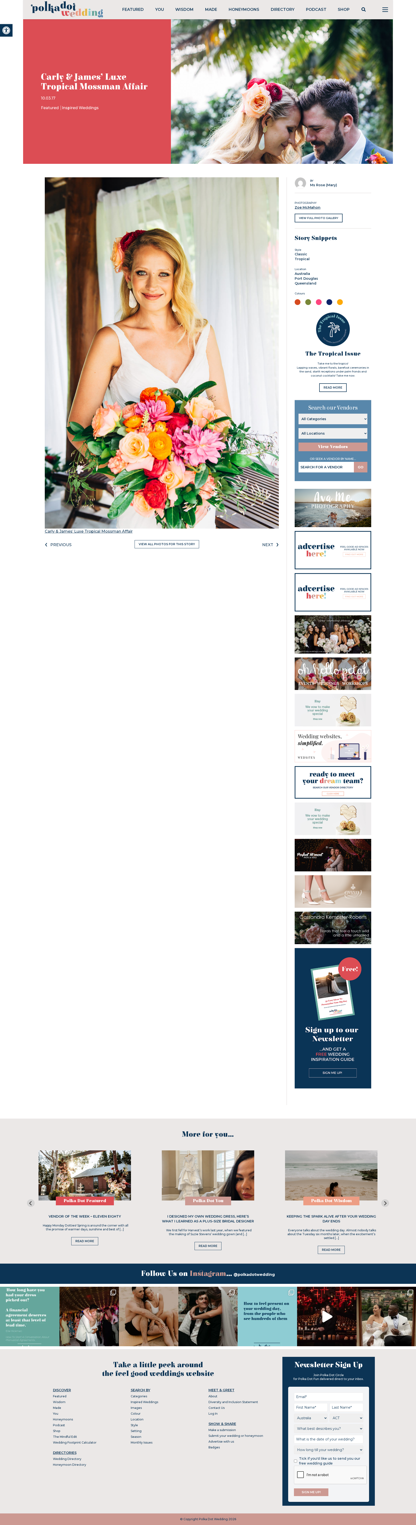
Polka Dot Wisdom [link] (331, 1200)
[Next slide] (385, 1203)
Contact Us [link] (216, 1408)
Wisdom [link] (184, 9)
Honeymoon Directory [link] (69, 1464)
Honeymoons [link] (244, 9)
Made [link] (211, 9)
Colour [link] (136, 1413)
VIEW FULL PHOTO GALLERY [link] (318, 218)
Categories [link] (139, 1396)
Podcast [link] (316, 9)
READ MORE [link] (333, 387)
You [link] (159, 9)
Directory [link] (282, 9)
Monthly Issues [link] (141, 1442)
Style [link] (134, 1425)
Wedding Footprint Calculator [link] (75, 1442)
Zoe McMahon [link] (307, 207)
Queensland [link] (305, 283)
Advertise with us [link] (221, 1441)
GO (361, 467)
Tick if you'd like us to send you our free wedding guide (329, 1460)
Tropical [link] (302, 259)
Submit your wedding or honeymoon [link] (235, 1436)
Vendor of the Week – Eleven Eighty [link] (85, 1216)
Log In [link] (213, 1413)
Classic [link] (301, 254)
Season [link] (136, 1437)
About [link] (212, 1396)
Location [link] (137, 1419)
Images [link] (136, 1408)
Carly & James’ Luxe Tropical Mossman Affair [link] (89, 531)
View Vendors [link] (333, 446)
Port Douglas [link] (306, 278)
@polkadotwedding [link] (254, 1274)
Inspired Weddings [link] (80, 108)
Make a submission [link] (222, 1430)
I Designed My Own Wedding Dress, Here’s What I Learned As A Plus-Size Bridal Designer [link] (208, 1218)
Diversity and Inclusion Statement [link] (233, 1402)
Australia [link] (302, 274)
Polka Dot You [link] (208, 1200)
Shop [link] (344, 9)
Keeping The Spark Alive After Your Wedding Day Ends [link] (331, 1218)
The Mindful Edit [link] (65, 1437)
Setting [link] (136, 1431)
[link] (6, 30)
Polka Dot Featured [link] (85, 1200)
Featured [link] (133, 9)
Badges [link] (214, 1447)
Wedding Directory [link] (67, 1459)
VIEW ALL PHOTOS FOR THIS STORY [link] (167, 544)
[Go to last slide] (31, 1203)
